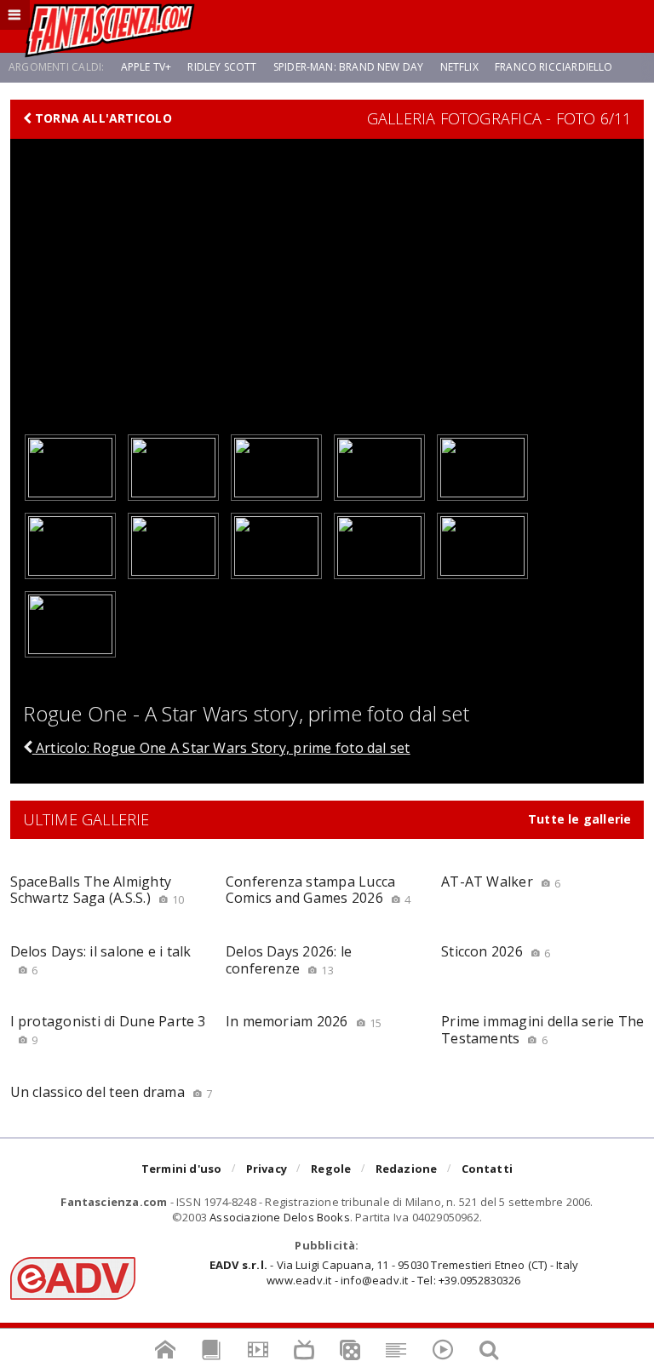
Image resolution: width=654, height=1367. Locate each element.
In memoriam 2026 (304, 1021)
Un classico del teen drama (111, 1092)
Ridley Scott (221, 67)
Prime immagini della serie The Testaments (542, 1029)
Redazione (407, 1168)
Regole (331, 1168)
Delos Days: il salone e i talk (101, 959)
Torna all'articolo (102, 118)
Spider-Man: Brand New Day (348, 67)
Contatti (487, 1168)
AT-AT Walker (500, 881)
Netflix (459, 67)
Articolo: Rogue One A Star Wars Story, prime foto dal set (221, 747)
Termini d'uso (181, 1168)
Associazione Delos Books (279, 1217)
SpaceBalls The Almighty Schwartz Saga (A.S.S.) (97, 889)
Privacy (266, 1168)
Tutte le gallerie (580, 819)
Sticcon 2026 (495, 951)
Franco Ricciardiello (554, 67)
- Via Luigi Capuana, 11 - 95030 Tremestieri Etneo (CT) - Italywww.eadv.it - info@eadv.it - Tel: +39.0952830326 (393, 1272)
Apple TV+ (146, 67)
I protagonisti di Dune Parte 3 (108, 1029)
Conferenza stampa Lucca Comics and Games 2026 (318, 889)
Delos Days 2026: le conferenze (289, 959)
